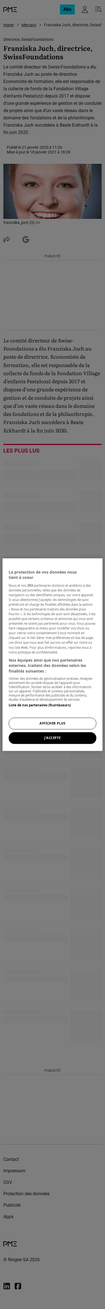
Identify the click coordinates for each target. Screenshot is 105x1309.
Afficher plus (52, 723)
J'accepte (52, 738)
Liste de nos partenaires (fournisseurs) (40, 705)
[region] (52, 654)
